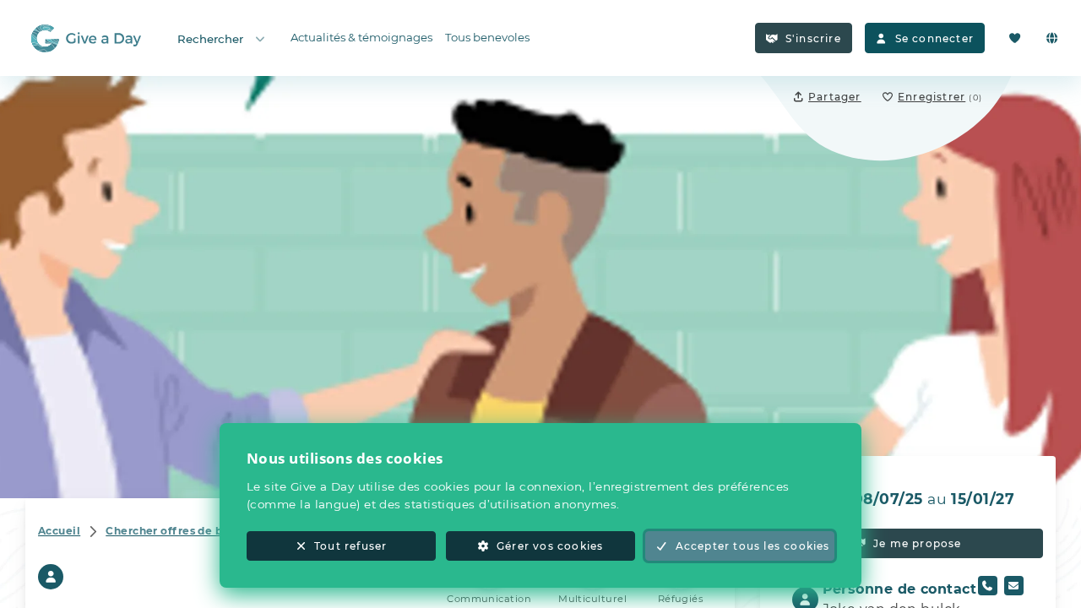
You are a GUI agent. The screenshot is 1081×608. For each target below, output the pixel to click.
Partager (834, 96)
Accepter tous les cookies (753, 546)
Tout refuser (350, 546)
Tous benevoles (487, 37)
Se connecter (934, 38)
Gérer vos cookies (550, 546)
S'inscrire (813, 38)
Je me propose (917, 543)
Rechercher (210, 39)
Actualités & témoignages (361, 37)
